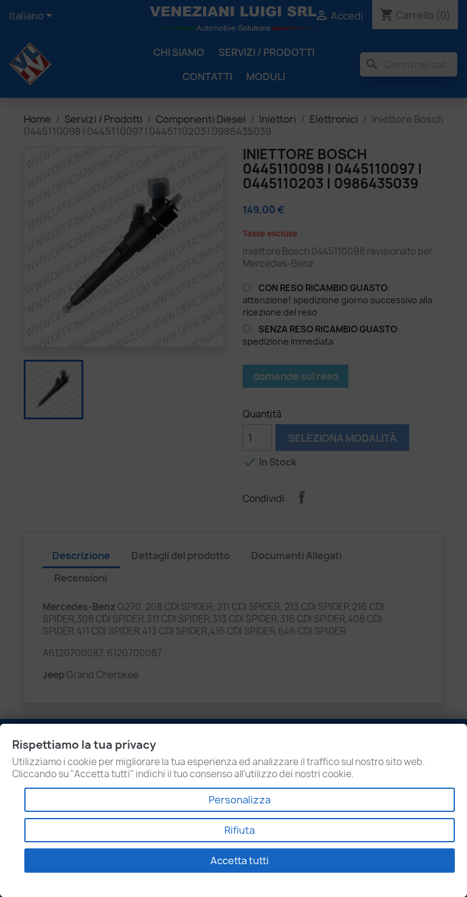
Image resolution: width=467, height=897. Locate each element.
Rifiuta (239, 830)
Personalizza (240, 799)
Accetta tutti (239, 860)
